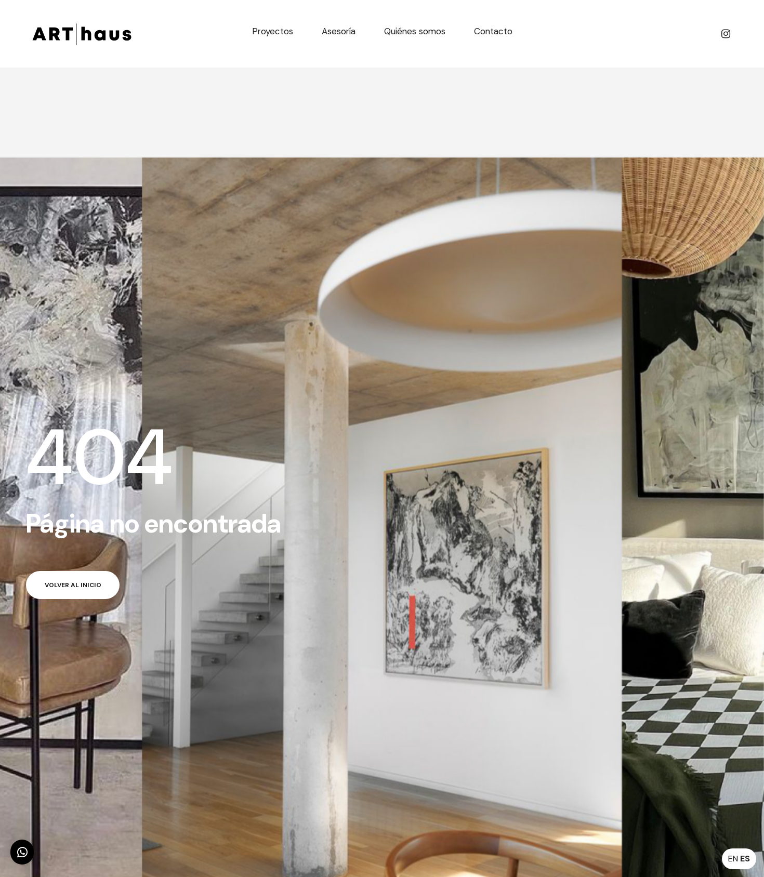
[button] (22, 852)
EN (733, 858)
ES (745, 858)
